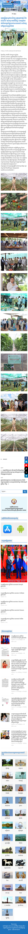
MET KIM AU (18, 51)
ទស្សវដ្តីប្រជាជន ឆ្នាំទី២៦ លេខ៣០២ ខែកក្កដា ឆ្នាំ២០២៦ (12, 585)
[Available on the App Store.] (7, 529)
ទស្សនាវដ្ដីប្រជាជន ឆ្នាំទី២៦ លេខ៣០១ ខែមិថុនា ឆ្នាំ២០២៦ (12, 594)
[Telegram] (26, 462)
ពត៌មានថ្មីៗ (5, 459)
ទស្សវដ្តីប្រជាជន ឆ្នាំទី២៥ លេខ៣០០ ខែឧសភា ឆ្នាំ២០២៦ (12, 602)
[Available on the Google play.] (20, 529)
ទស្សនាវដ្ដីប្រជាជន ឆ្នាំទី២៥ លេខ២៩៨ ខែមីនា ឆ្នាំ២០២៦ (12, 619)
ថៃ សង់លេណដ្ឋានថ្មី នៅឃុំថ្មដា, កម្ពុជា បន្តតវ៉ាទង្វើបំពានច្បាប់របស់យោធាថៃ (19, 649)
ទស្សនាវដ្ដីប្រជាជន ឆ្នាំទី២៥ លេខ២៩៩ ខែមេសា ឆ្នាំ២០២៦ (12, 611)
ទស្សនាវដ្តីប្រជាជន (7, 541)
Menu (14, 14)
